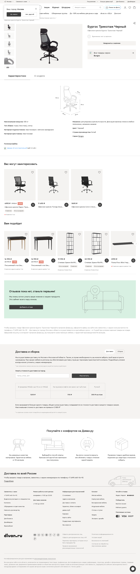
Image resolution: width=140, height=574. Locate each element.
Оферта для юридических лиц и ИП (75, 537)
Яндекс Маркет (121, 495)
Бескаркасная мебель (99, 503)
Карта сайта (67, 517)
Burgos (81, 136)
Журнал (55, 7)
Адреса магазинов (69, 499)
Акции (47, 7)
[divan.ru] (13, 535)
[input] (88, 7)
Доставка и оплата (69, 503)
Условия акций (97, 537)
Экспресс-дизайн (98, 518)
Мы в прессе (67, 525)
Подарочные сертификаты (72, 521)
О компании (67, 495)
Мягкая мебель (97, 495)
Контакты (7, 503)
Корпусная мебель (98, 499)
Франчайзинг (8, 526)
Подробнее (9, 481)
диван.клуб (66, 510)
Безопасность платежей (100, 540)
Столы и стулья (97, 510)
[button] (125, 7)
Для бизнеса (8, 518)
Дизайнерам (8, 522)
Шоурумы (66, 7)
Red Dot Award (121, 504)
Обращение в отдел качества (14, 506)
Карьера (65, 514)
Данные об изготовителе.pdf (17, 148)
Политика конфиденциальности (102, 534)
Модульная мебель (98, 506)
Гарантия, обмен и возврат (72, 506)
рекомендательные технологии (45, 558)
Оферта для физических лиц (72, 534)
